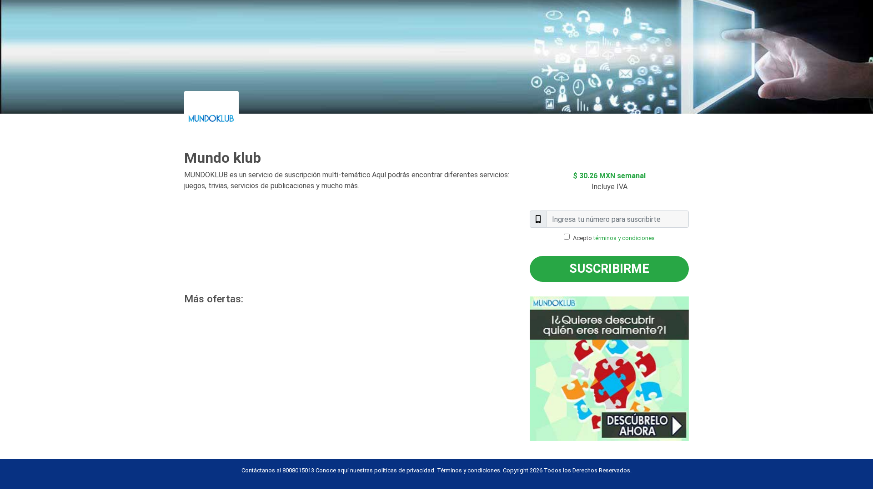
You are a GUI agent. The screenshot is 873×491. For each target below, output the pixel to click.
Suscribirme (609, 268)
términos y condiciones (624, 238)
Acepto (614, 238)
